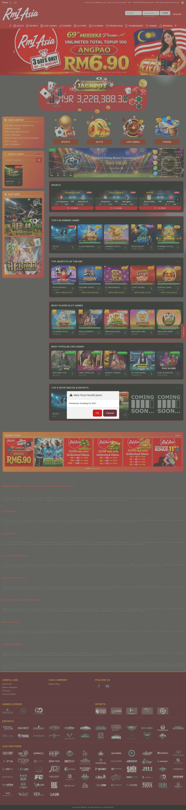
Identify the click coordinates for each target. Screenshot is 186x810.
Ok (97, 413)
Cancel (110, 413)
